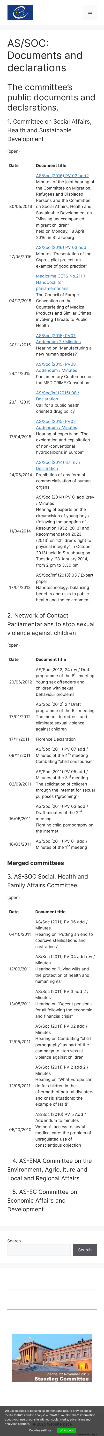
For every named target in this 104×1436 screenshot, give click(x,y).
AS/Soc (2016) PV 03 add (61, 247)
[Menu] (90, 12)
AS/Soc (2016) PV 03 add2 (62, 175)
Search (14, 1240)
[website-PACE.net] (20, 12)
